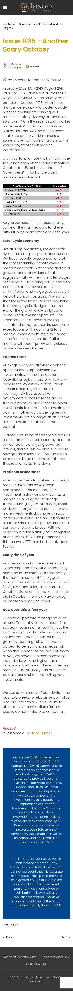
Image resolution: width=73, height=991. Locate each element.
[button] (5, 7)
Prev (9, 937)
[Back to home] (36, 7)
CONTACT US (36, 963)
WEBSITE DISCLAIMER (19, 957)
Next (64, 937)
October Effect (39, 733)
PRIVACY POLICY (57, 957)
